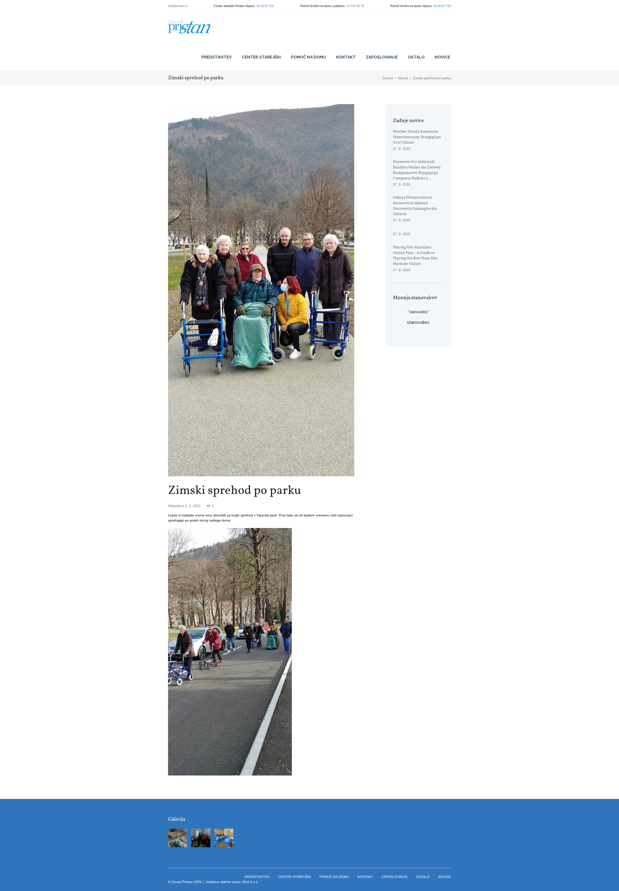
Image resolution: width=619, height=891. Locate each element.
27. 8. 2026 (401, 149)
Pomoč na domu (308, 57)
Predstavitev (216, 57)
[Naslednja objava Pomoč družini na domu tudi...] (307, 290)
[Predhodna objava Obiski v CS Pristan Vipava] (214, 290)
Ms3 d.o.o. (251, 882)
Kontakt (346, 57)
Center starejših (261, 57)
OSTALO (416, 57)
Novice (442, 57)
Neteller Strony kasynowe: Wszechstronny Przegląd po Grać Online (417, 137)
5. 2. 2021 (193, 506)
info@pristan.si (178, 6)
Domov (388, 78)
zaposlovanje (382, 57)
